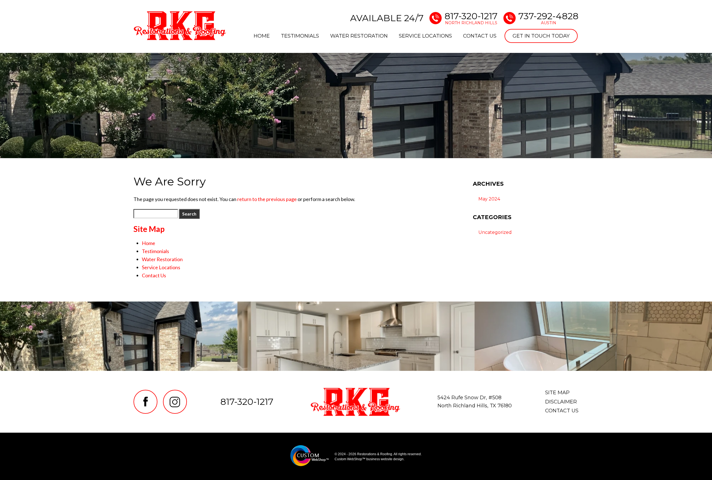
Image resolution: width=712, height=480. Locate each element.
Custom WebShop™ (350, 459)
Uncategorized (495, 232)
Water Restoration (359, 36)
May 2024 (489, 199)
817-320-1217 (471, 18)
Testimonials (300, 36)
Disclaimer (561, 402)
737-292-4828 (548, 18)
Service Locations (425, 36)
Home (262, 36)
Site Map (557, 393)
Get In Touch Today (541, 36)
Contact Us (479, 36)
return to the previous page (267, 199)
